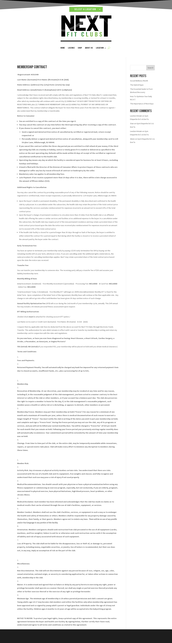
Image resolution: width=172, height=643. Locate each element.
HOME (62, 48)
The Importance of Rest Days (142, 103)
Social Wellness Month (139, 81)
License (71, 48)
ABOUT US (89, 48)
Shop (80, 48)
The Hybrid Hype (137, 85)
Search (150, 67)
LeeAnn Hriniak (136, 116)
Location (100, 48)
